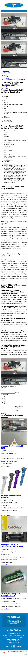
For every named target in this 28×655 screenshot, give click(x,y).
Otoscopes (6, 78)
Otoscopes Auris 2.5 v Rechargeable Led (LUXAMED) (12, 545)
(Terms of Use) (24, 651)
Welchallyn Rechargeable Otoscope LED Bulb (10, 595)
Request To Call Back (6, 72)
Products (6, 76)
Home (5, 75)
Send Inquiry (6, 71)
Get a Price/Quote (5, 87)
